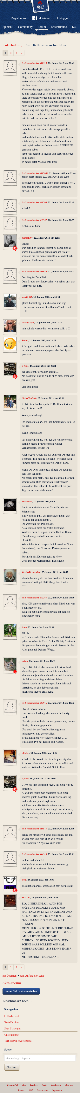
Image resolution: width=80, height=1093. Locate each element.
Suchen (12, 1067)
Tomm (25, 340)
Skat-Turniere (11, 1022)
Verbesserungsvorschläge (17, 1041)
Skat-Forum (12, 982)
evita (24, 879)
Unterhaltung (13, 45)
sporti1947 (27, 297)
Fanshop (34, 1084)
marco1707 (27, 237)
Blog (24, 1084)
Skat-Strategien (12, 1028)
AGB (31, 1090)
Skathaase (27, 501)
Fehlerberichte (12, 1016)
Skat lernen (56, 1084)
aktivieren (44, 18)
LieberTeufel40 (29, 398)
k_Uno (25, 365)
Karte (44, 1084)
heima (25, 661)
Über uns (69, 1084)
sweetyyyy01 (28, 322)
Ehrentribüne (59, 27)
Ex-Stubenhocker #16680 (34, 271)
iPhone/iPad (12, 1084)
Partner (21, 1090)
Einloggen (63, 18)
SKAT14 (26, 897)
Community (25, 27)
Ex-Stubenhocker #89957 (34, 220)
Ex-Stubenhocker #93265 (34, 597)
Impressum (57, 1090)
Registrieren (18, 18)
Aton (24, 627)
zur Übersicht (10, 975)
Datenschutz (42, 1090)
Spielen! (8, 27)
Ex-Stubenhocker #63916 (34, 702)
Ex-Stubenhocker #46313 (34, 854)
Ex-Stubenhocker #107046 (35, 173)
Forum (42, 27)
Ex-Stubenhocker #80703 (34, 202)
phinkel (25, 753)
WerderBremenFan (31, 572)
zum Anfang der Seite (32, 975)
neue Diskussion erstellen (21, 991)
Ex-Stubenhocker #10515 (34, 63)
